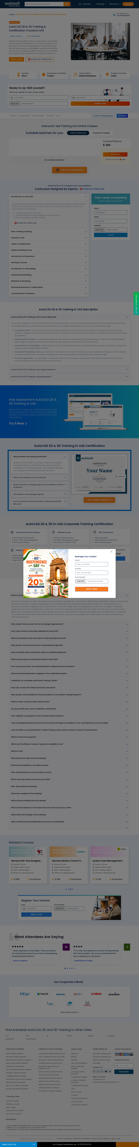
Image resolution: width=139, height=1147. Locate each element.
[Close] (111, 551)
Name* (77, 560)
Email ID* (78, 569)
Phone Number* (80, 577)
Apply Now (91, 589)
